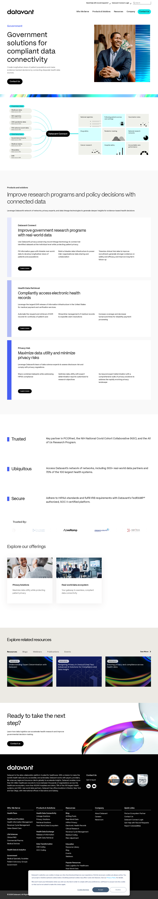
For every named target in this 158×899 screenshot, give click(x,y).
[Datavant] (20, 11)
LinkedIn (88, 786)
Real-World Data (72, 819)
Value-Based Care (14, 828)
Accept (100, 890)
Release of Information (45, 835)
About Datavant (101, 813)
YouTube (94, 786)
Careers (98, 817)
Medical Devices (13, 844)
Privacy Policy (111, 878)
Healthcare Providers (15, 819)
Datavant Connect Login (120, 3)
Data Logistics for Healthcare (77, 866)
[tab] (12, 651)
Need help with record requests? (97, 3)
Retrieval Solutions (43, 823)
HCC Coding (41, 850)
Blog (67, 850)
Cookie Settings (83, 890)
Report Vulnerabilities (132, 826)
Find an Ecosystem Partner (135, 813)
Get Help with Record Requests (136, 823)
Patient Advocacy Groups (17, 862)
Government (12, 856)
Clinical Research (72, 829)
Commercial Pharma (15, 841)
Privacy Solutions (43, 819)
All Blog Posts (71, 816)
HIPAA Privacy (71, 823)
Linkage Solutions (43, 816)
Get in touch (91, 780)
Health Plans (12, 813)
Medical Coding (71, 835)
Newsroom (99, 820)
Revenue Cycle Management (18, 825)
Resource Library (72, 847)
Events (68, 853)
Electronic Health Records (76, 826)
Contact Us (144, 12)
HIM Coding (40, 847)
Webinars (69, 856)
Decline (118, 890)
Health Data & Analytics (16, 850)
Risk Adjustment (72, 838)
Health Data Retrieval (44, 838)
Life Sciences (12, 834)
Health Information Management (20, 822)
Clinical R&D (11, 837)
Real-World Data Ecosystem (47, 826)
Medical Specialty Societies (17, 859)
